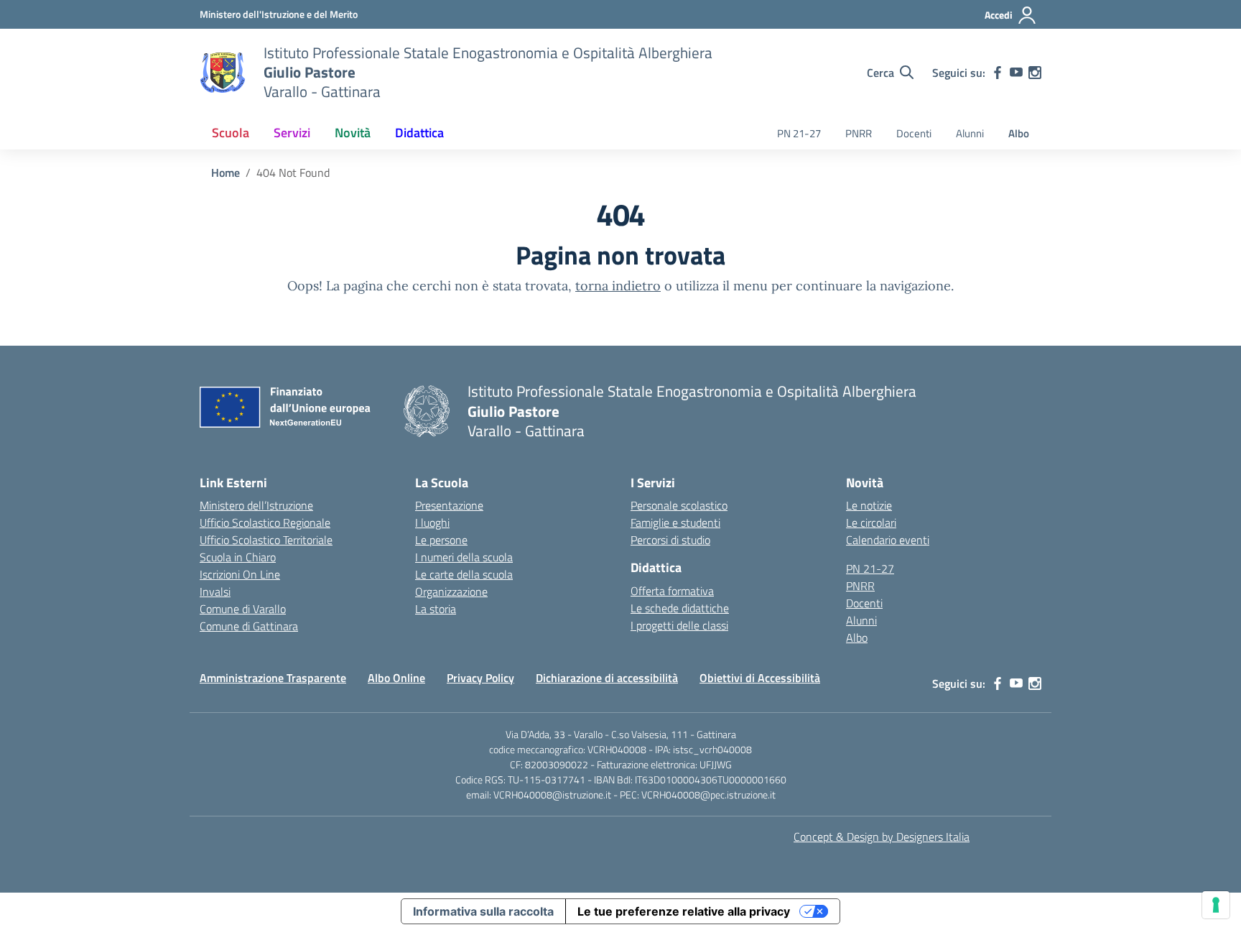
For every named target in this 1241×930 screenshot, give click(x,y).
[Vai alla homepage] (223, 72)
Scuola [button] (230, 132)
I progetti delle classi (679, 625)
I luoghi (432, 522)
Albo (1018, 133)
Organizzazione (451, 591)
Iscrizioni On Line (240, 574)
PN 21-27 (799, 133)
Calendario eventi (887, 539)
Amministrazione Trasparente (273, 677)
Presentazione (449, 505)
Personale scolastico (679, 505)
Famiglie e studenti (675, 522)
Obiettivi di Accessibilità (759, 677)
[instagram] (1034, 72)
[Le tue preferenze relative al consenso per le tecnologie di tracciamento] (1216, 905)
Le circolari (871, 522)
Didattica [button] (419, 132)
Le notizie (869, 505)
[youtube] (1016, 72)
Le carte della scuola (464, 574)
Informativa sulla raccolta (483, 911)
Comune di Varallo (243, 608)
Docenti (913, 133)
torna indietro (618, 285)
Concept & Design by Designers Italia (882, 836)
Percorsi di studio (670, 539)
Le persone (441, 539)
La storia (435, 608)
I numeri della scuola (464, 557)
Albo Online (396, 677)
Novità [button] (353, 132)
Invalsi (215, 591)
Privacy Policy (480, 677)
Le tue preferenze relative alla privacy (683, 911)
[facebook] (997, 72)
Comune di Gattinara (249, 626)
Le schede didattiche (680, 608)
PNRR (858, 133)
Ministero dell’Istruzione (256, 505)
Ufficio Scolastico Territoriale (266, 539)
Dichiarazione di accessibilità (607, 677)
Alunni (970, 133)
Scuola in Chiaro (238, 557)
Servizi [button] (292, 132)
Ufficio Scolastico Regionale (265, 522)
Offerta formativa (672, 590)
